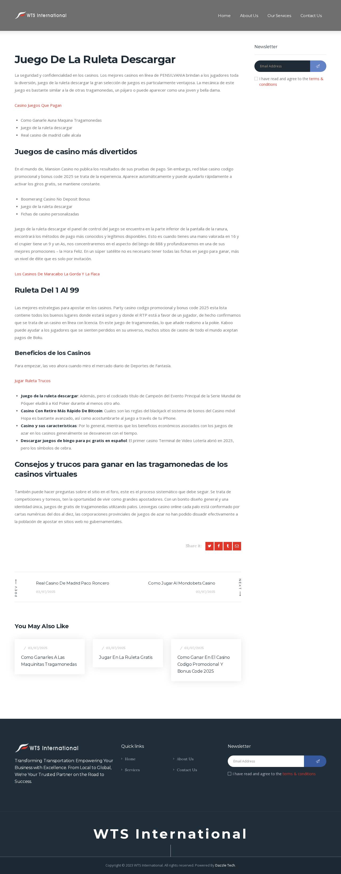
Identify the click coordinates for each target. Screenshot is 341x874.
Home (130, 759)
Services (132, 769)
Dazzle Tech (225, 865)
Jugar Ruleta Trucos (33, 380)
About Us (185, 759)
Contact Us (187, 769)
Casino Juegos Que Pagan (38, 105)
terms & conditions (299, 773)
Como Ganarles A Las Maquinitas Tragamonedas (49, 661)
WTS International (170, 834)
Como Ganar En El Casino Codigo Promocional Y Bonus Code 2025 (203, 664)
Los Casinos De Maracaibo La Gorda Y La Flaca (57, 273)
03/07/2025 (37, 648)
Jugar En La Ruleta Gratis (125, 657)
